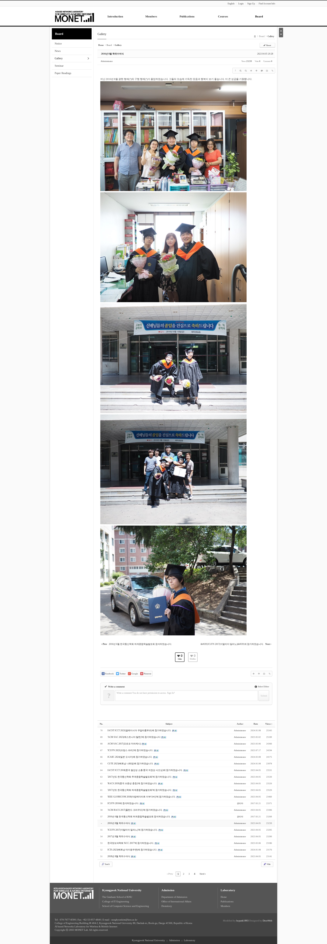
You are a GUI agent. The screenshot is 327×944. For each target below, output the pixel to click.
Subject (169, 724)
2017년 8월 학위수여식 (119, 836)
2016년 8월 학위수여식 (112, 53)
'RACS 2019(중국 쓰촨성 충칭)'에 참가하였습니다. (132, 783)
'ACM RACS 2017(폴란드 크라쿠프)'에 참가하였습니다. (135, 810)
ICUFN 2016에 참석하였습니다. (123, 803)
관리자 (240, 803)
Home (224, 897)
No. (101, 724)
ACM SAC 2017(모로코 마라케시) (124, 743)
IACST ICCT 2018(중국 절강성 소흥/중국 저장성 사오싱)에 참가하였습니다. (145, 770)
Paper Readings (63, 73)
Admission (167, 890)
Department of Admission (174, 897)
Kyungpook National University (122, 890)
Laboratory (228, 890)
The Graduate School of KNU (117, 897)
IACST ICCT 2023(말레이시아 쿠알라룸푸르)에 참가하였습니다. (139, 730)
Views (268, 724)
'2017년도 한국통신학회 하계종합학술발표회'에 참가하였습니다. (139, 790)
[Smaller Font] (245, 70)
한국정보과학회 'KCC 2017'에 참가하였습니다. (130, 843)
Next (202, 874)
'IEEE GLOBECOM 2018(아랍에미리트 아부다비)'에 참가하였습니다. (141, 796)
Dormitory (166, 906)
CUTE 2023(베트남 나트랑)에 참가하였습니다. (130, 763)
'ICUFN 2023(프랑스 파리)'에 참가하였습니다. (130, 750)
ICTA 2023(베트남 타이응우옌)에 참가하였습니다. (132, 849)
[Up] (251, 70)
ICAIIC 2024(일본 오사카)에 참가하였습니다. (130, 757)
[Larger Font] (240, 70)
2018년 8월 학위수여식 (119, 856)
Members (225, 906)
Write (268, 864)
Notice (58, 43)
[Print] (267, 70)
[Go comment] (261, 70)
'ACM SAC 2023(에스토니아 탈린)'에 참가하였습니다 (134, 737)
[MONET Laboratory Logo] (74, 16)
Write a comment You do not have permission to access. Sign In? (146, 693)
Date (256, 724)
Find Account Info (267, 3)
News (58, 51)
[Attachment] (272, 70)
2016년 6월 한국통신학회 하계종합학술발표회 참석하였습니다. (139, 816)
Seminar (59, 65)
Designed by (260, 920)
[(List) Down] (256, 70)
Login (241, 3)
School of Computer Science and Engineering (125, 906)
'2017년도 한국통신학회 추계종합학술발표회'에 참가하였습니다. (139, 776)
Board (59, 33)
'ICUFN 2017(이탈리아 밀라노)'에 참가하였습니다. (132, 830)
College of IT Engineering (115, 901)
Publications (227, 901)
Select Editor (263, 686)
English (231, 3)
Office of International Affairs (176, 901)
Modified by (236, 920)
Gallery (59, 58)
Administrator (107, 61)
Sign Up (251, 3)
